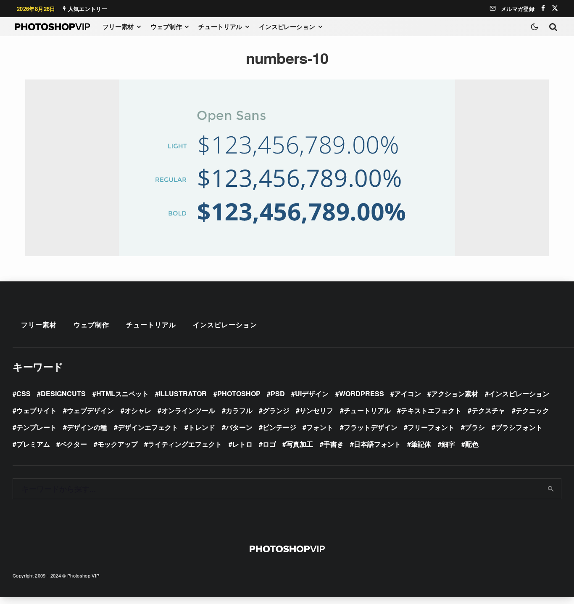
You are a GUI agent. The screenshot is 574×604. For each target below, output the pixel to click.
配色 (472, 444)
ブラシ (475, 427)
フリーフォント (431, 427)
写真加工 (299, 444)
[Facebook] (543, 8)
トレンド (201, 427)
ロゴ (269, 444)
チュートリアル (220, 26)
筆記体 (421, 444)
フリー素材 (118, 26)
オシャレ (137, 410)
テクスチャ (488, 410)
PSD (278, 393)
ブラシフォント (518, 427)
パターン (239, 427)
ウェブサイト (36, 410)
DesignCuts (63, 393)
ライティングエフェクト (185, 444)
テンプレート (36, 427)
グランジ (276, 410)
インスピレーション (287, 26)
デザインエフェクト (148, 427)
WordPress (361, 393)
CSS (23, 393)
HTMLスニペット (122, 393)
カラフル (239, 410)
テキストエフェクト (431, 410)
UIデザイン (312, 393)
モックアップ (117, 444)
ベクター (73, 444)
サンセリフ (316, 410)
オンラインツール (188, 410)
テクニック (532, 410)
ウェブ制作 (166, 26)
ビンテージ (279, 427)
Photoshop (239, 393)
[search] (551, 489)
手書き (334, 444)
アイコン (407, 393)
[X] (554, 8)
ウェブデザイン (90, 410)
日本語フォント (377, 444)
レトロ (242, 444)
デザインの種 (87, 427)
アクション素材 (454, 393)
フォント (319, 427)
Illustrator (183, 393)
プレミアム (33, 444)
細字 (448, 444)
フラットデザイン (371, 427)
